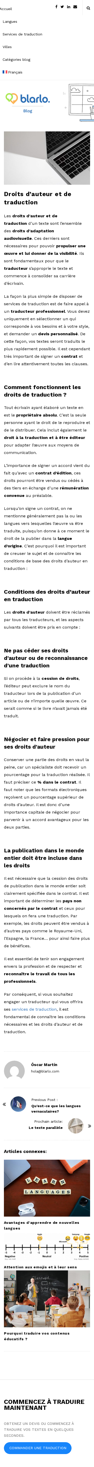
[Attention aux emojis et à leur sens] (47, 1246)
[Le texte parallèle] (76, 1126)
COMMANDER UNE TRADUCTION (37, 1448)
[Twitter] (62, 6)
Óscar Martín (44, 1064)
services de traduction (34, 1009)
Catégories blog (16, 59)
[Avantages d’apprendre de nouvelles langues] (47, 1188)
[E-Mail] (75, 6)
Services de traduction (22, 34)
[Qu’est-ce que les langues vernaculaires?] (18, 1104)
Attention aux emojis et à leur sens (40, 1267)
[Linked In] (68, 6)
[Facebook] (56, 6)
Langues (10, 21)
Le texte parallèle (46, 1128)
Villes (7, 47)
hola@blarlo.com (45, 1071)
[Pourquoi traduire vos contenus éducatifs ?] (47, 1298)
